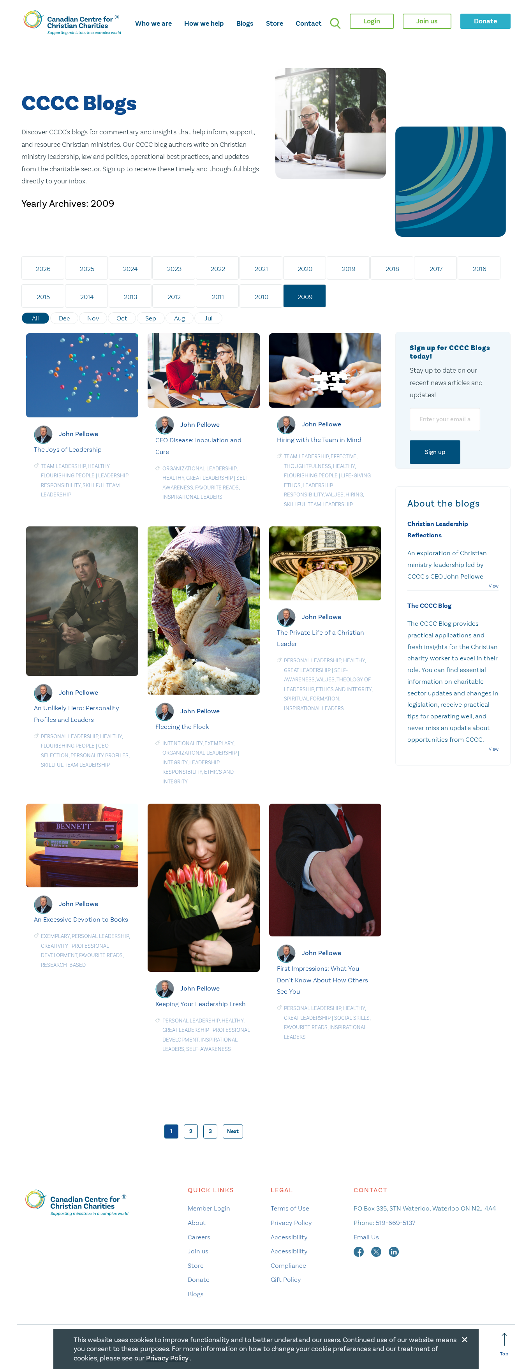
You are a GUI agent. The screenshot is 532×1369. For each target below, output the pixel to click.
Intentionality (182, 743)
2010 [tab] (261, 297)
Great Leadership (209, 478)
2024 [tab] (130, 269)
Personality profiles (99, 755)
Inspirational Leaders (192, 497)
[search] (335, 23)
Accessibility (289, 1237)
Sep (150, 318)
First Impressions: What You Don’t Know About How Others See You (322, 980)
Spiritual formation (311, 698)
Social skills (352, 1018)
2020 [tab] (305, 269)
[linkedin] (394, 1251)
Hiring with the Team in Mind (319, 439)
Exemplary (218, 743)
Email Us (366, 1237)
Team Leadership (63, 466)
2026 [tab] (43, 269)
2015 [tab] (43, 297)
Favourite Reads (217, 487)
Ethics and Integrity (344, 689)
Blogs (245, 23)
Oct (121, 318)
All (35, 318)
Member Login (209, 1208)
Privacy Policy (291, 1222)
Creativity (54, 946)
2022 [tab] (218, 269)
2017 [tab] (436, 269)
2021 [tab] (261, 269)
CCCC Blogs (79, 104)
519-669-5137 (395, 1222)
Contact (309, 23)
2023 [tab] (174, 269)
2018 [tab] (392, 269)
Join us (198, 1251)
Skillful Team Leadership (318, 504)
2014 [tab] (87, 297)
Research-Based (63, 965)
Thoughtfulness (307, 466)
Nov (93, 318)
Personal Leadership (69, 736)
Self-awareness (208, 1049)
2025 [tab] (87, 269)
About (197, 1222)
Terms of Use (290, 1208)
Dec (64, 318)
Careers (199, 1237)
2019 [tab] (349, 269)
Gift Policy (286, 1279)
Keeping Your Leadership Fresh (200, 1004)
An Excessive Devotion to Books (81, 919)
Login (371, 21)
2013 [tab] (130, 297)
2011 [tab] (218, 297)
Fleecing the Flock (182, 726)
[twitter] (377, 1251)
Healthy (98, 466)
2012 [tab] (174, 297)
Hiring (354, 494)
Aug (179, 318)
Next (233, 1131)
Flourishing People (68, 475)
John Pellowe (78, 434)
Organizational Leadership (199, 468)
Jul (208, 318)
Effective (343, 456)
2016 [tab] (479, 269)
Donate (199, 1279)
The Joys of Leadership (68, 449)
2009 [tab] (305, 297)
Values (334, 494)
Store (274, 23)
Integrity (174, 762)
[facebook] (359, 1251)
